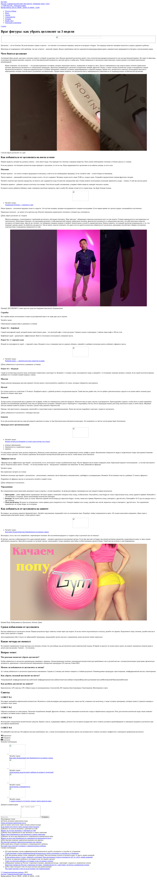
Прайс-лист (9, 21)
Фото (7, 13)
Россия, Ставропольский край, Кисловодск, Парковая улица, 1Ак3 (25, 4)
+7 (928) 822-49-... (13, 5)
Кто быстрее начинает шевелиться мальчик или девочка (21, 842)
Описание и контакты (13, 23)
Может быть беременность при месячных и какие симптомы (23, 834)
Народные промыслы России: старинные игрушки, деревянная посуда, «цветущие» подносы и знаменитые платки (47, 865)
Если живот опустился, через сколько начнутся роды (20, 827)
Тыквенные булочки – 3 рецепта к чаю (19, 205)
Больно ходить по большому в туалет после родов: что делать (27, 441)
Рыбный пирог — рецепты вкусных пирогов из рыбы (25, 361)
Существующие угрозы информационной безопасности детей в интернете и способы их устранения (41, 853)
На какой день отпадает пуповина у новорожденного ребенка (23, 846)
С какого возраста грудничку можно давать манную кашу (30, 801)
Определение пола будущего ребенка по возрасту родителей (31, 772)
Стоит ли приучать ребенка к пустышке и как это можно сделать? (29, 861)
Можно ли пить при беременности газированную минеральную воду (26, 838)
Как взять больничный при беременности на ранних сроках (27, 532)
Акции (7, 15)
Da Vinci (4, 2)
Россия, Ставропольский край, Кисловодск (16, 874)
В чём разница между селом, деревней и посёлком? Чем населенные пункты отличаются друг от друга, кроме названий (49, 857)
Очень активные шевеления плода (13, 823)
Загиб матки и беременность (19, 787)
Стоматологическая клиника (13, 872)
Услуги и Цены (10, 11)
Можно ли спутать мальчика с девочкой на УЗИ (18, 830)
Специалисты (10, 17)
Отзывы (8, 19)
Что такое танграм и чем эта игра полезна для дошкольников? (27, 869)
